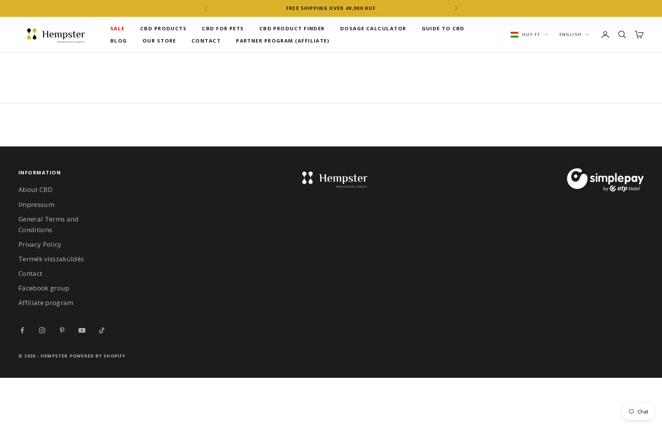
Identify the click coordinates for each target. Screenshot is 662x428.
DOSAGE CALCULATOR (373, 28)
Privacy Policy (40, 244)
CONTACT (206, 40)
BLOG (118, 40)
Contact (30, 273)
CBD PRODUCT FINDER (292, 28)
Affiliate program (46, 302)
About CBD (35, 189)
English (570, 34)
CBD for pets (223, 28)
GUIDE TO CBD (443, 28)
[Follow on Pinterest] (62, 330)
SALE (117, 28)
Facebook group (44, 288)
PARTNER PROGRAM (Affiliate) (282, 40)
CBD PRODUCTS (163, 28)
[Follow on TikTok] (102, 330)
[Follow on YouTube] (82, 330)
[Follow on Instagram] (42, 330)
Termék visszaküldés (51, 258)
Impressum (36, 204)
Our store (159, 40)
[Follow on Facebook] (22, 330)
